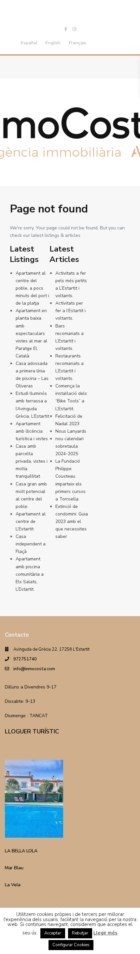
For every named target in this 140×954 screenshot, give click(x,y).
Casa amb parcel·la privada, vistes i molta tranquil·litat (32, 461)
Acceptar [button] (52, 933)
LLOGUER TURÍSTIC (32, 731)
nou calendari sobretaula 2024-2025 (69, 446)
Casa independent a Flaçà (31, 544)
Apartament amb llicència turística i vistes (32, 431)
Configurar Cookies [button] (71, 945)
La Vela (13, 885)
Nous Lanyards (70, 431)
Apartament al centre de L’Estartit (31, 521)
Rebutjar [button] (80, 933)
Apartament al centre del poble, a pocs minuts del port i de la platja (32, 288)
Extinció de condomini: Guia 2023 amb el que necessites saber (71, 521)
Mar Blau (14, 868)
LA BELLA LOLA (21, 851)
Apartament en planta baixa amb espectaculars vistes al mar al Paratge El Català (31, 333)
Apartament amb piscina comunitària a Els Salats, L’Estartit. (30, 574)
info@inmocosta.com (34, 669)
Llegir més (105, 933)
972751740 (25, 659)
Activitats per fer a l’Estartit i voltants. (70, 310)
